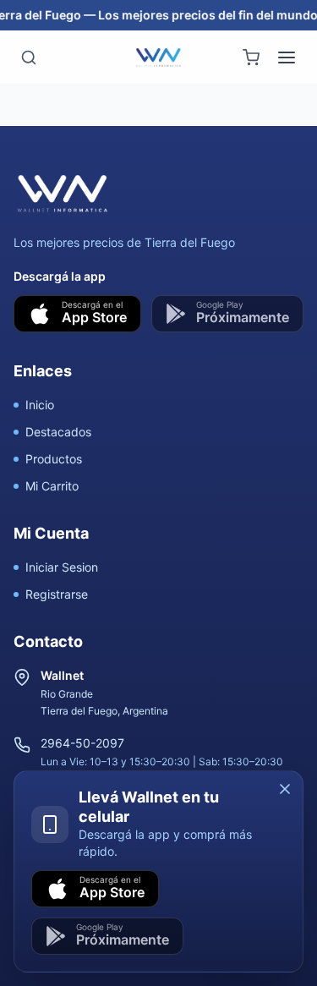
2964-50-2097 (82, 743)
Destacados (58, 432)
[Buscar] (29, 57)
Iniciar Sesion (61, 567)
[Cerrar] (284, 789)
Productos (53, 459)
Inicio (39, 404)
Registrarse (56, 594)
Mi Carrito (52, 486)
